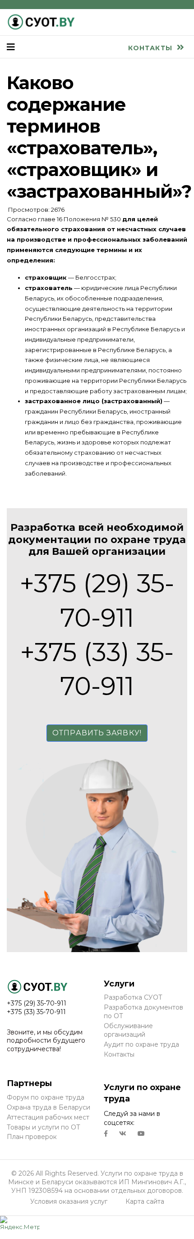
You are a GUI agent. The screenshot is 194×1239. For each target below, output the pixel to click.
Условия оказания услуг (68, 1201)
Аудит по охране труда (141, 1044)
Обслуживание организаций (128, 1030)
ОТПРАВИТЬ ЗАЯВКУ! (97, 733)
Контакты (151, 48)
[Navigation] (11, 47)
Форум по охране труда (45, 1097)
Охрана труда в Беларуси (48, 1107)
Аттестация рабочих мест (48, 1117)
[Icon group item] (106, 1133)
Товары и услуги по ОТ (43, 1127)
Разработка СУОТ (133, 997)
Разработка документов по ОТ (143, 1011)
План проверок (32, 1137)
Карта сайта (144, 1201)
